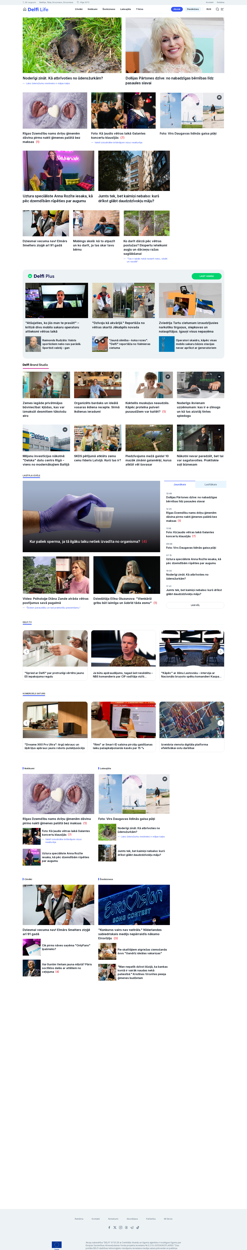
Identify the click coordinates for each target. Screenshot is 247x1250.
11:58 (168, 528)
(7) (122, 137)
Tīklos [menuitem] (139, 9)
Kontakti (96, 1219)
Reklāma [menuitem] (220, 2)
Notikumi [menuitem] (92, 9)
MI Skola (168, 1219)
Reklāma (79, 1219)
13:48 (169, 493)
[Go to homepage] (25, 9)
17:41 (168, 586)
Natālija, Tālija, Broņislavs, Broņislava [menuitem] (56, 2)
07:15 (169, 555)
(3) (115, 938)
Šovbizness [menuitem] (108, 9)
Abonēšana (132, 1219)
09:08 (169, 544)
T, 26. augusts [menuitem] (29, 2)
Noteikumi (113, 1219)
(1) (36, 142)
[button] (222, 9)
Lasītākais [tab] (211, 484)
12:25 (169, 509)
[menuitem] (177, 9)
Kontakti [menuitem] (210, 2)
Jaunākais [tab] (180, 484)
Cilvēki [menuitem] (79, 9)
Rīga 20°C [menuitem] (84, 2)
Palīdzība (151, 1219)
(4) (143, 541)
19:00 (169, 570)
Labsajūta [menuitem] (125, 9)
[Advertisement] (123, 1039)
